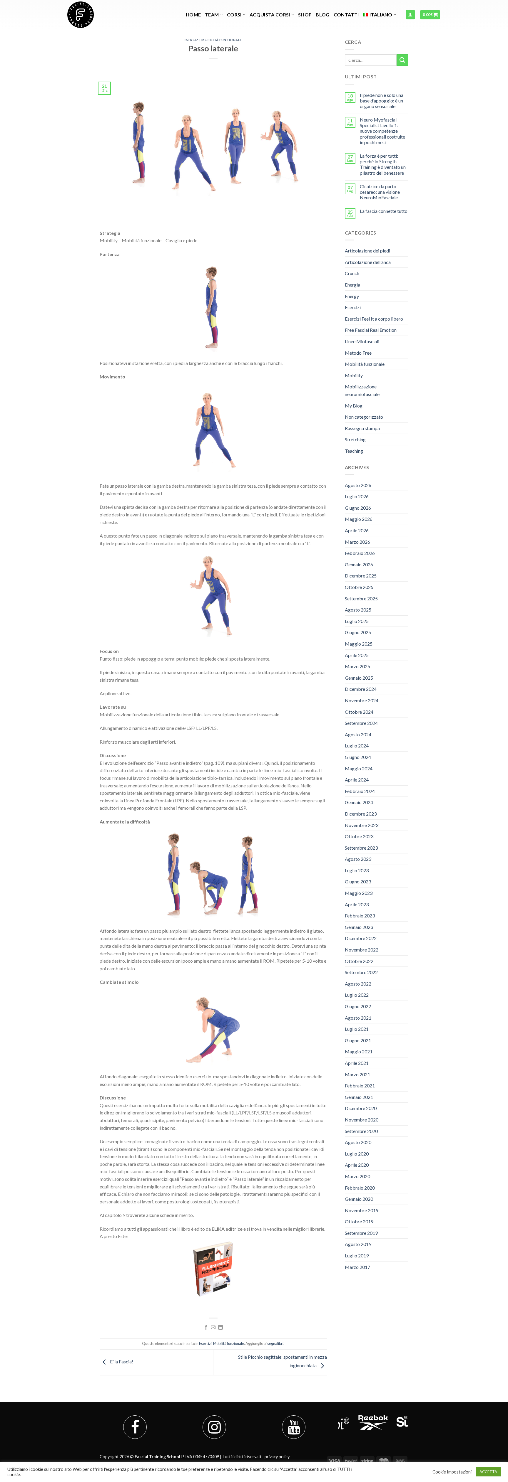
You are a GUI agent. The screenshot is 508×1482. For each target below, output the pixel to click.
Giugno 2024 (358, 757)
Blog (322, 14)
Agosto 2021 (358, 1017)
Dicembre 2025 (361, 575)
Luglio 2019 (357, 1255)
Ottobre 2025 (359, 587)
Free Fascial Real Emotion (371, 330)
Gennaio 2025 (359, 678)
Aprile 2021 (357, 1063)
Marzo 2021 (357, 1074)
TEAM (212, 14)
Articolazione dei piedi (367, 250)
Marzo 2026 (357, 542)
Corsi (234, 14)
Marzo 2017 (357, 1267)
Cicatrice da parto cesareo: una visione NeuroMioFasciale (380, 191)
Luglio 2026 (357, 496)
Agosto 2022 (358, 983)
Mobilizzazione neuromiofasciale (362, 390)
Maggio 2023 (358, 893)
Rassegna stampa (362, 428)
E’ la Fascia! (121, 1362)
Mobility (354, 375)
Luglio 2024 (357, 745)
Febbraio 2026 (360, 553)
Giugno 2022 (358, 1006)
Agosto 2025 (358, 609)
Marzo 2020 (357, 1176)
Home (193, 14)
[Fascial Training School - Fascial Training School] (96, 14)
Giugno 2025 (358, 632)
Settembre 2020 (361, 1131)
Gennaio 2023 (359, 927)
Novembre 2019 (361, 1210)
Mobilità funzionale (221, 40)
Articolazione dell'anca (368, 262)
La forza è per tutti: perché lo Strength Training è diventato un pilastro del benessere (383, 164)
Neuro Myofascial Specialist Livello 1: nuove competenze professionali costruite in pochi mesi (382, 131)
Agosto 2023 (358, 859)
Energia (352, 284)
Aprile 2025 (357, 655)
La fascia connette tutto (383, 211)
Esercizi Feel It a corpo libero (374, 318)
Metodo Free (358, 353)
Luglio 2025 (357, 621)
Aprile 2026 (357, 530)
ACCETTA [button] (488, 1471)
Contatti (346, 14)
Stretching (355, 439)
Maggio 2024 (358, 768)
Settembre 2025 (361, 598)
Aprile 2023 (357, 904)
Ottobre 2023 (359, 836)
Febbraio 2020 (360, 1187)
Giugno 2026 (358, 508)
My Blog (353, 405)
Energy (352, 296)
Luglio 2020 (357, 1153)
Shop (305, 14)
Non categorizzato (364, 417)
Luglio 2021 (357, 1029)
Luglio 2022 (357, 995)
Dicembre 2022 (361, 938)
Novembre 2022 (361, 949)
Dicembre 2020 (361, 1108)
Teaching (354, 451)
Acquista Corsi (270, 14)
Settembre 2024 (361, 723)
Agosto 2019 (358, 1244)
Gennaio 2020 (359, 1199)
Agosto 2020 (358, 1142)
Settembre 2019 (361, 1233)
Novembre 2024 (361, 700)
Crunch (352, 273)
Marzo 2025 (357, 666)
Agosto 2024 (358, 734)
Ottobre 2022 (359, 961)
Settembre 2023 (361, 848)
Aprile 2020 (357, 1165)
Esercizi (192, 40)
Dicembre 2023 (361, 813)
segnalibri (275, 1343)
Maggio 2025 (358, 643)
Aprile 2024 (357, 779)
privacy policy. (277, 1456)
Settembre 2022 (361, 972)
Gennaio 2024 (359, 802)
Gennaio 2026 (359, 564)
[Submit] (402, 60)
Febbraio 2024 (360, 791)
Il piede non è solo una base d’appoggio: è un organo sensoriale (381, 100)
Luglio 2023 (357, 870)
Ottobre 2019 (359, 1221)
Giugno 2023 (358, 881)
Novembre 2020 (361, 1119)
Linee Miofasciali (362, 341)
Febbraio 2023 (360, 915)
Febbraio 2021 (360, 1085)
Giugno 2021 (358, 1040)
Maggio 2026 (358, 519)
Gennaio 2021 (359, 1097)
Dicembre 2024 (361, 689)
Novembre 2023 (361, 825)
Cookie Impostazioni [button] (452, 1471)
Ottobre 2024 (359, 712)
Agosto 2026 (358, 485)
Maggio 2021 (358, 1051)
